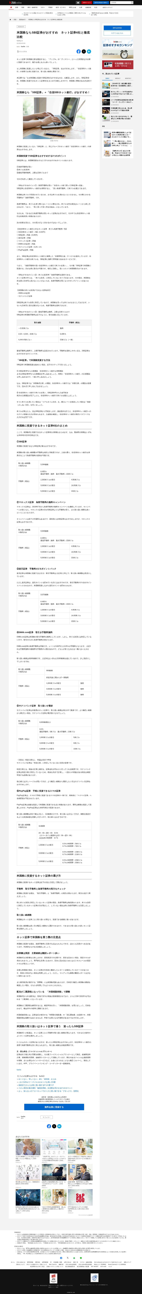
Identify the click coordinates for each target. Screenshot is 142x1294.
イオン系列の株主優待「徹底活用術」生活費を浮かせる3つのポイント (46, 1088)
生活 (95, 7)
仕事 (80, 7)
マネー (43, 7)
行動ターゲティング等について (55, 1266)
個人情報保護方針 (70, 1266)
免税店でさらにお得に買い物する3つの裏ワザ (36, 1085)
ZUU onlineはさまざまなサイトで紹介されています (108, 1262)
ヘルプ (110, 1266)
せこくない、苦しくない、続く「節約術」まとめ (37, 1079)
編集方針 (61, 1264)
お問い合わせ (67, 1262)
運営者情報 (30, 1262)
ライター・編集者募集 (86, 1262)
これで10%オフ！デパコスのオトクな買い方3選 (37, 1082)
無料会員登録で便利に (101, 2)
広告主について (20, 1264)
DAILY (107, 78)
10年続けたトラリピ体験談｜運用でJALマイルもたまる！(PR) (71, 14)
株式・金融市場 (33, 7)
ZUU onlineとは (21, 1262)
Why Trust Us (53, 1264)
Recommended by (83, 1215)
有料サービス (87, 2)
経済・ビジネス (61, 7)
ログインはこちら (117, 33)
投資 (23, 7)
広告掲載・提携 (58, 1262)
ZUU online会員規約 (71, 1264)
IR (50, 1262)
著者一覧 (75, 1262)
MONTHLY (128, 78)
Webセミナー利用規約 (100, 1264)
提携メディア (127, 1262)
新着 (16, 7)
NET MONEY (94, 1266)
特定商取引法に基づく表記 (37, 1266)
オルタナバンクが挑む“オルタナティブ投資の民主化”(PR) (38, 14)
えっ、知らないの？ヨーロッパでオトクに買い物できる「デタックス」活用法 (49, 1091)
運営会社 (37, 1262)
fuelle (23, 46)
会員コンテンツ (108, 7)
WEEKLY (117, 78)
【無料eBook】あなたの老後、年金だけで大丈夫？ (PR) (104, 14)
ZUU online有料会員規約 (85, 1264)
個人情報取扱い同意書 (83, 1266)
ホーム (13, 1262)
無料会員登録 (117, 28)
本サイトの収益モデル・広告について (37, 1264)
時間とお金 (72, 7)
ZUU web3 (103, 1266)
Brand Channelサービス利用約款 (117, 1264)
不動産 (50, 7)
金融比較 (88, 7)
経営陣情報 (45, 1262)
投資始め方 (21, 26)
